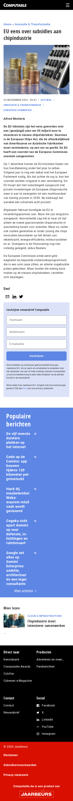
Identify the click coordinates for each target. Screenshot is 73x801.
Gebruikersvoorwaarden (20, 765)
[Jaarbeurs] (36, 792)
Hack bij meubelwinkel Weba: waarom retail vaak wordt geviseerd (17, 500)
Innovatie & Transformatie (32, 24)
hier (25, 388)
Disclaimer (11, 755)
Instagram (48, 733)
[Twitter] (21, 296)
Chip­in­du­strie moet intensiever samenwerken (46, 623)
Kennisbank (11, 659)
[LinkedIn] (14, 296)
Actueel (46, 99)
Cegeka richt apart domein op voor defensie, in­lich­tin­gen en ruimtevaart (17, 532)
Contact (9, 705)
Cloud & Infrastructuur (44, 615)
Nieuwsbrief (11, 712)
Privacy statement (16, 775)
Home (8, 24)
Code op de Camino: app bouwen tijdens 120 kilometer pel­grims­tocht (18, 468)
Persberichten (45, 666)
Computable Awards (17, 666)
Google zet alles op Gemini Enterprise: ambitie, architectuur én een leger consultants (16, 568)
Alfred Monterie (14, 118)
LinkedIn (47, 719)
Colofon (9, 673)
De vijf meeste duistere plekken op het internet (18, 440)
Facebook (48, 705)
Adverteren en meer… (50, 659)
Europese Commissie (18, 110)
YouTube (48, 726)
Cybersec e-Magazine (18, 680)
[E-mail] (7, 296)
